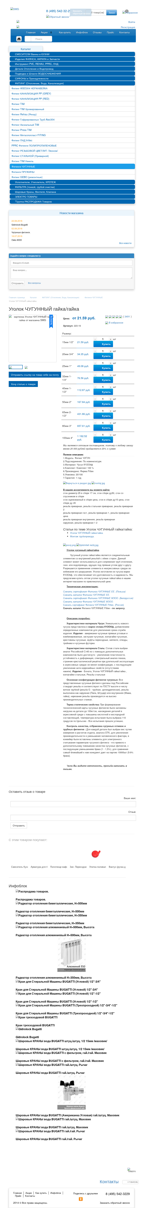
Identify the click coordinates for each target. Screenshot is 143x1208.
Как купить (65, 32)
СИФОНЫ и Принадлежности (31, 78)
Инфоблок (82, 32)
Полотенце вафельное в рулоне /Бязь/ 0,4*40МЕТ (58, 866)
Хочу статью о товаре (23, 384)
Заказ (111, 12)
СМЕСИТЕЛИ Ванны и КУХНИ (32, 54)
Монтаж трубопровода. (82, 536)
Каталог (26, 49)
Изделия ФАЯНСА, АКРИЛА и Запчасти (37, 59)
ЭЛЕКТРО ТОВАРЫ (26, 196)
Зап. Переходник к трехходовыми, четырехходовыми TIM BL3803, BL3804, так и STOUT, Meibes (78, 866)
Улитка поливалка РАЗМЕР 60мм (97, 866)
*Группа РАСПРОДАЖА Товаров (33, 201)
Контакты (124, 32)
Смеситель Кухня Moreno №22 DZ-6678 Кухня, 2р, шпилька (19, 866)
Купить (106, 344)
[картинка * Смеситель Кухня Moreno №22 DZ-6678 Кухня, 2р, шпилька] (18, 853)
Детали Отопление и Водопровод (34, 68)
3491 (127, 316)
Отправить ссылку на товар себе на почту (35, 374)
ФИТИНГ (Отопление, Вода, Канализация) (39, 83)
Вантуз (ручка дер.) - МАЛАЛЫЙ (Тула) (117, 866)
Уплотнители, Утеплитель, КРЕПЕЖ (35, 182)
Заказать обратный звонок (115, 1202)
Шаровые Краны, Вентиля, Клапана (35, 191)
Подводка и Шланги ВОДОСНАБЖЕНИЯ (38, 73)
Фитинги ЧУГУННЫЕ (94, 297)
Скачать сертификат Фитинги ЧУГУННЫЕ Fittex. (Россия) (93, 604)
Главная (31, 32)
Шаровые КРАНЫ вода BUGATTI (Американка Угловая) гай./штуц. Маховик (67, 1115)
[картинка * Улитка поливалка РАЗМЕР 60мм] (96, 853)
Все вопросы (34, 282)
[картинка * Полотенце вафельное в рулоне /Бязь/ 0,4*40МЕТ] (57, 853)
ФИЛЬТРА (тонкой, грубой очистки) (35, 187)
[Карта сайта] (20, 39)
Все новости (125, 242)
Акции (46, 32)
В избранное (115, 322)
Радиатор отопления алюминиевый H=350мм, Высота (54, 978)
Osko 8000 (17, 239)
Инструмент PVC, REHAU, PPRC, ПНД (36, 64)
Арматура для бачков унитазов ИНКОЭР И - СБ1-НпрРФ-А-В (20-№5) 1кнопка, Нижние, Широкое (39, 866)
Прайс (110, 32)
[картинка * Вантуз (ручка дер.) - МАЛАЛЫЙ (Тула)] (115, 853)
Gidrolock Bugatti (20, 224)
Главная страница (17, 297)
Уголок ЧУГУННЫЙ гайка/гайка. (86, 532)
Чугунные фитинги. (21, 232)
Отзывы (97, 32)
